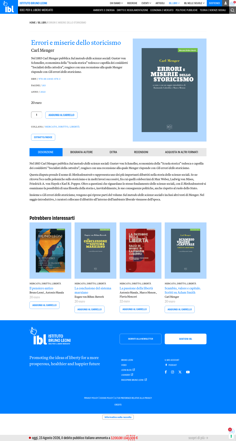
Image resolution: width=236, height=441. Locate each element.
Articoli (160, 3)
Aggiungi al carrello (61, 115)
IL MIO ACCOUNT (172, 360)
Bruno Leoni (127, 360)
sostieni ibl (185, 339)
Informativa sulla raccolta (118, 417)
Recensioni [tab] (141, 152)
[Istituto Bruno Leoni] (10, 6)
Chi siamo (115, 3)
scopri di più (196, 437)
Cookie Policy (106, 398)
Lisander (125, 375)
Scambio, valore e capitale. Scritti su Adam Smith (183, 290)
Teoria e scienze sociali (213, 10)
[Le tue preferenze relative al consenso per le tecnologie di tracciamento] (231, 436)
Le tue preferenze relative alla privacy (133, 398)
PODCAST (172, 365)
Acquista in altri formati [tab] (181, 152)
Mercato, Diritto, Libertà (62, 126)
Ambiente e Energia (104, 10)
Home (33, 22)
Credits (118, 404)
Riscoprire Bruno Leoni (132, 380)
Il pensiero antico (41, 288)
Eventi (145, 3)
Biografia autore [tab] (81, 152)
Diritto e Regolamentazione (132, 10)
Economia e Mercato (161, 10)
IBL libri (173, 3)
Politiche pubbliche (187, 10)
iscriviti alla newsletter (140, 338)
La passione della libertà (136, 288)
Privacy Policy (91, 398)
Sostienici (214, 3)
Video (124, 365)
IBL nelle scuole (193, 3)
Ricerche (132, 3)
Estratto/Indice (43, 137)
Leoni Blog (126, 370)
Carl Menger (42, 50)
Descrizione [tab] (45, 152)
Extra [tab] (113, 152)
